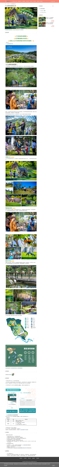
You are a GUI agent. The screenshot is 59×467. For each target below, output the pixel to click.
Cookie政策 (5, 465)
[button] (14, 1)
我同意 (53, 465)
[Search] (51, 1)
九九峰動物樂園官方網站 (23, 429)
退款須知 (29, 458)
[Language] (54, 1)
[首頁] (8, 1)
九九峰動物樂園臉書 (19, 368)
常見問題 (25, 458)
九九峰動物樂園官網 (13, 368)
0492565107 (42, 10)
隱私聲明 (37, 458)
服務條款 (33, 458)
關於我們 (21, 458)
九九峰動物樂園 (42, 8)
